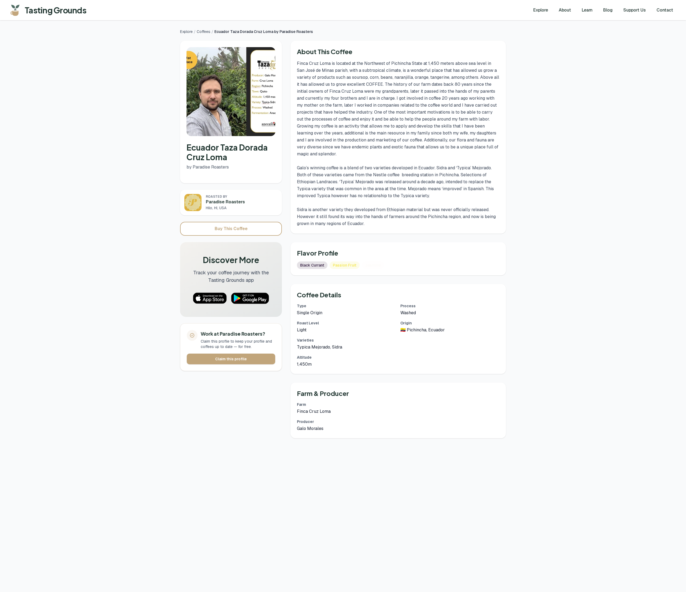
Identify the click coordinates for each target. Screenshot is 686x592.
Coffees (203, 31)
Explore (540, 10)
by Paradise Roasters (208, 167)
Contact (665, 10)
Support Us (634, 10)
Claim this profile (231, 359)
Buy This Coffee (231, 228)
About (565, 10)
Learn (587, 10)
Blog (608, 10)
